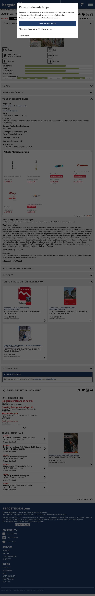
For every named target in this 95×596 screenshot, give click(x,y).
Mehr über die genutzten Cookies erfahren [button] (35, 29)
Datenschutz (24, 35)
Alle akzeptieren (47, 23)
